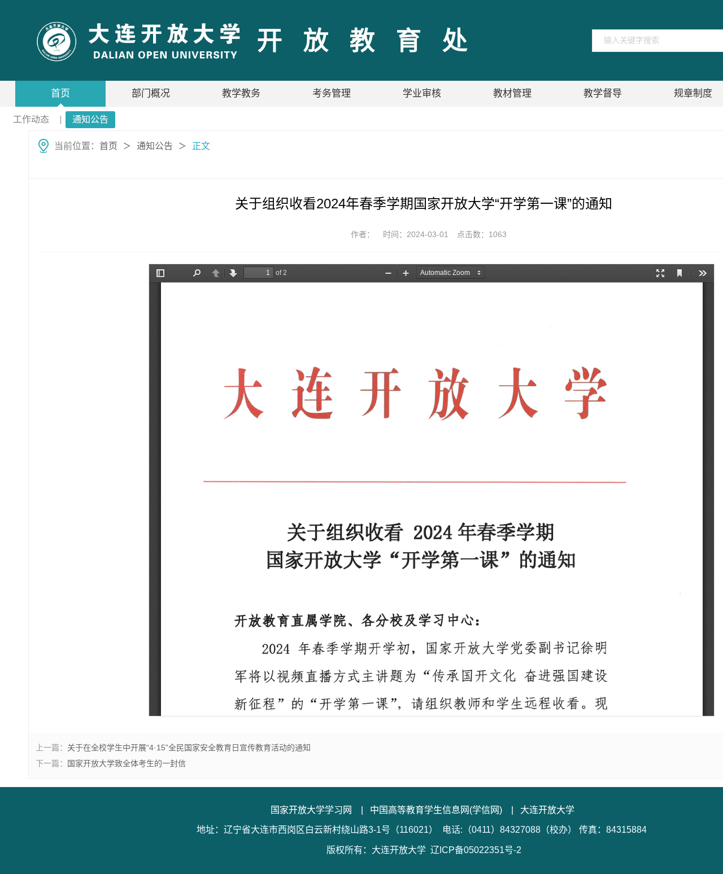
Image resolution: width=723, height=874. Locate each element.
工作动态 (31, 119)
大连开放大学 (547, 810)
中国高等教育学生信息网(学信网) (436, 810)
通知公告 (90, 119)
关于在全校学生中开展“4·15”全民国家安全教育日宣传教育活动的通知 (189, 747)
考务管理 (331, 93)
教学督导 (602, 93)
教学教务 (241, 93)
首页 (60, 93)
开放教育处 (373, 41)
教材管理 (512, 93)
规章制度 (693, 93)
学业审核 (422, 93)
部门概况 (151, 93)
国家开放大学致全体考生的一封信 (126, 763)
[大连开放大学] (137, 41)
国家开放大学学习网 (311, 810)
